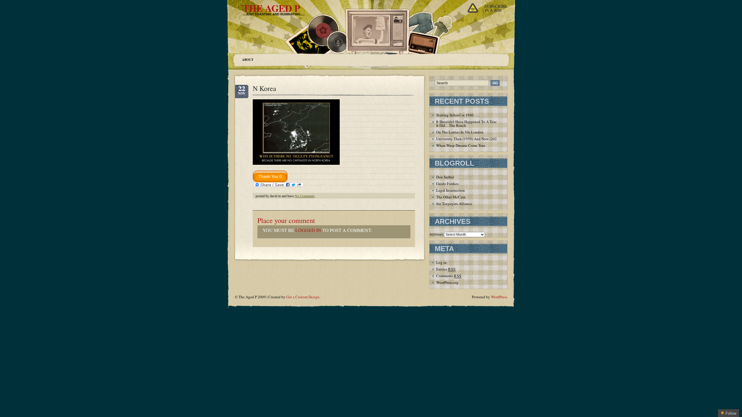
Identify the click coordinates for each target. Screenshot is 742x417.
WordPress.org (447, 282)
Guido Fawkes (447, 183)
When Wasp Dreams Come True (460, 145)
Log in (441, 262)
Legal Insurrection (450, 190)
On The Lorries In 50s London (459, 132)
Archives (436, 235)
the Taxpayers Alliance (454, 203)
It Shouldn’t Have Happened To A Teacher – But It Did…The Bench (473, 123)
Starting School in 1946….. (457, 115)
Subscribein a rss (496, 8)
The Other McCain (450, 197)
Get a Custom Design (302, 296)
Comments (448, 275)
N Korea (264, 88)
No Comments (305, 195)
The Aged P (271, 8)
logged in (308, 230)
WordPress (499, 296)
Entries (446, 269)
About (247, 59)
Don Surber (445, 177)
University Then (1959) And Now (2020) (468, 138)
